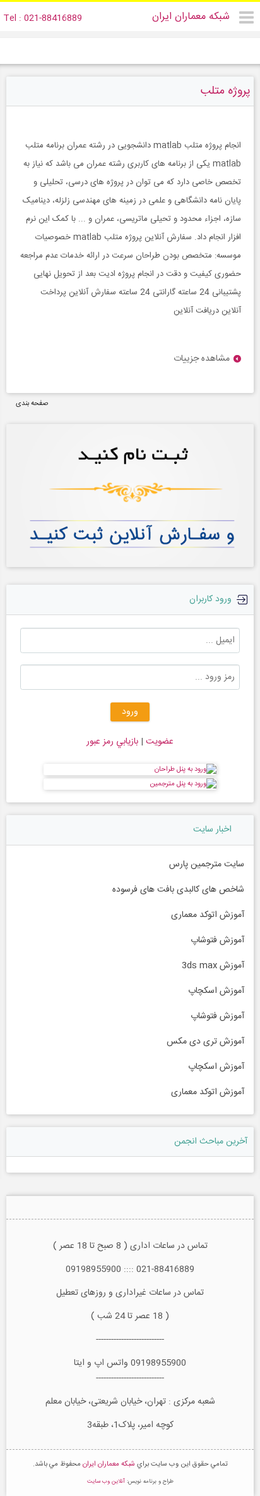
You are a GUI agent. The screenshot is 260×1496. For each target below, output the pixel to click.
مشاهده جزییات (202, 359)
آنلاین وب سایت (106, 1481)
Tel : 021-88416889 (42, 18)
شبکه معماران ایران (191, 16)
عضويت (158, 741)
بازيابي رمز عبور (112, 741)
